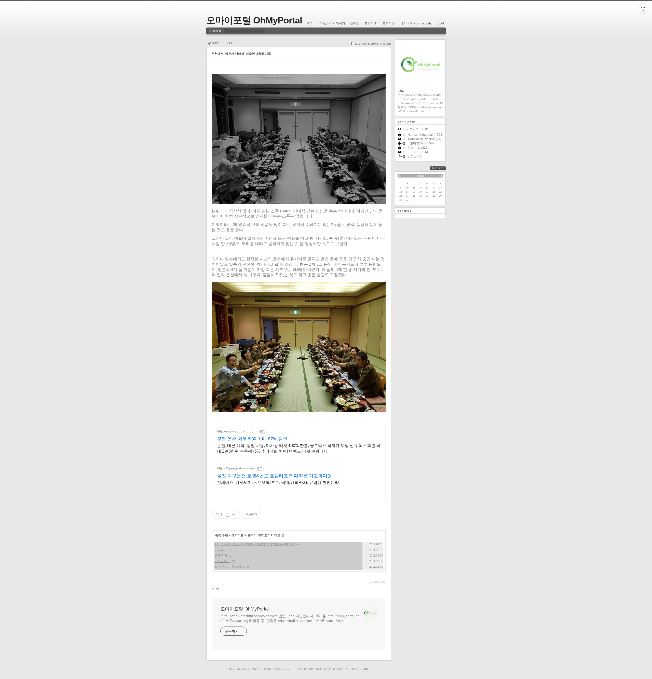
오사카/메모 (222, 561)
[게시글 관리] (233, 515)
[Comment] (217, 588)
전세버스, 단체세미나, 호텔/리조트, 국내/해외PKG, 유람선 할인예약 (278, 482)
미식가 (340, 23)
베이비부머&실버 (319, 23)
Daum (330, 668)
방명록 (267, 668)
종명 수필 (221, 535)
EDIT (441, 23)
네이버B (406, 23)
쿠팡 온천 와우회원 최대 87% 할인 (252, 438)
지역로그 (256, 668)
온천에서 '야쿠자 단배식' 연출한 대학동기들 (241, 54)
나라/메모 (220, 550)
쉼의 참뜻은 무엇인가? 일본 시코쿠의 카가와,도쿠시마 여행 (254, 544)
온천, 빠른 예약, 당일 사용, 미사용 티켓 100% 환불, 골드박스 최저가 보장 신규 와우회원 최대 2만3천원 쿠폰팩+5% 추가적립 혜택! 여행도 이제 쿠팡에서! (298, 448)
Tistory (363, 668)
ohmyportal (424, 23)
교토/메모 (220, 555)
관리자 (277, 668)
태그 (231, 668)
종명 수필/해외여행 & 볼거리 (373, 43)
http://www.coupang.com (236, 431)
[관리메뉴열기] (643, 9)
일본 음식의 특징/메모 (229, 566)
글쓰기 (287, 668)
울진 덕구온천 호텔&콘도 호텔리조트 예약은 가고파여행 (274, 475)
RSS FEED (442, 168)
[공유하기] (227, 515)
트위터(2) (389, 23)
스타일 (354, 23)
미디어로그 (242, 668)
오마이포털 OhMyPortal (254, 20)
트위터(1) (370, 23)
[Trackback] (213, 588)
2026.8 (420, 175)
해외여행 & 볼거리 (244, 535)
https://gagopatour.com (235, 468)
